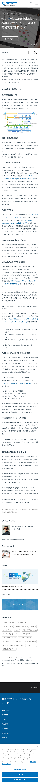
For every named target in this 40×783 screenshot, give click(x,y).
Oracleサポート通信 (9, 638)
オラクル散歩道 (8, 634)
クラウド (17, 630)
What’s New (6, 710)
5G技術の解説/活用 (21, 626)
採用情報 (5, 724)
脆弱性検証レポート (9, 649)
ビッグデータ (7, 630)
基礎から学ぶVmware (30, 630)
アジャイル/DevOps (25, 638)
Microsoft (19, 13)
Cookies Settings (20, 769)
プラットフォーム (8, 623)
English (4, 737)
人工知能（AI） (8, 641)
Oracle (18, 634)
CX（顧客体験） (22, 623)
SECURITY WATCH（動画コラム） (14, 645)
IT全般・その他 (8, 626)
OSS (28, 634)
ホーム (4, 13)
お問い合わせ (11, 39)
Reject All (20, 774)
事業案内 (5, 715)
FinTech (33, 626)
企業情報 (5, 728)
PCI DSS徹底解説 (30, 641)
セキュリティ (31, 645)
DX (24, 634)
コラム (11, 13)
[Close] (37, 746)
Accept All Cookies (20, 780)
